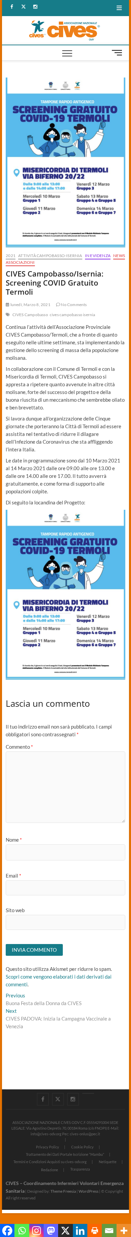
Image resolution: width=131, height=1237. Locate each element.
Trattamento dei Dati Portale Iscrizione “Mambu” (65, 1154)
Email (13, 876)
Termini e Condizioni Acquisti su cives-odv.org (50, 1161)
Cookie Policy (82, 1147)
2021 (10, 255)
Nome (14, 840)
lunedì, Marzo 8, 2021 (29, 304)
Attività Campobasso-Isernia (50, 255)
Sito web (15, 910)
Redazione (49, 1170)
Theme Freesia (63, 1191)
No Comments (73, 304)
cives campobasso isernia (72, 314)
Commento (19, 747)
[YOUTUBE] (88, 1093)
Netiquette (108, 1161)
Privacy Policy (47, 1147)
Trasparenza (80, 1169)
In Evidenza (98, 255)
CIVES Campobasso (30, 314)
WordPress (88, 1191)
